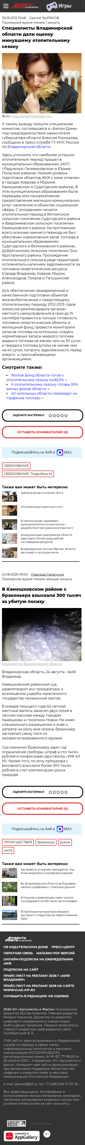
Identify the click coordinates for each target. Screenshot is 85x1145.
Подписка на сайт (20, 970)
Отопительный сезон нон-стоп (42, 506)
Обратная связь (18, 953)
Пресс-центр (63, 947)
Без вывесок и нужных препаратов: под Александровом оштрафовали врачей (47, 871)
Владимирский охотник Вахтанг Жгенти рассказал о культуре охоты (48, 550)
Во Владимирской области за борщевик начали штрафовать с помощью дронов (48, 885)
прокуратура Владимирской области (32, 664)
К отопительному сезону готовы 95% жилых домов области (42, 386)
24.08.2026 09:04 (15, 574)
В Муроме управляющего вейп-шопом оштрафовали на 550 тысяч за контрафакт (49, 899)
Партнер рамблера (41, 1123)
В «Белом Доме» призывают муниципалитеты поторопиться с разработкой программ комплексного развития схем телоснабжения (47, 526)
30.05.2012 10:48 (14, 18)
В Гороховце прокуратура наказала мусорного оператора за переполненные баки (49, 915)
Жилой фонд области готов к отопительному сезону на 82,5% (35, 377)
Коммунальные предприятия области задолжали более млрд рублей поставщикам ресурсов (46, 538)
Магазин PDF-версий (55, 953)
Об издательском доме (25, 947)
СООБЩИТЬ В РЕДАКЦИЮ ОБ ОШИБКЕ (36, 996)
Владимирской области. (29, 147)
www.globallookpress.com (32, 116)
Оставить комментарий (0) (42, 432)
